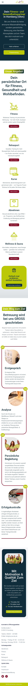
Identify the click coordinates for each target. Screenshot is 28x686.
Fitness (14, 114)
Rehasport (14, 145)
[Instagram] (6, 676)
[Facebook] (2, 676)
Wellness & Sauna (14, 243)
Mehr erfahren (14, 46)
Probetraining (14, 52)
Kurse (14, 179)
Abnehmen (14, 210)
